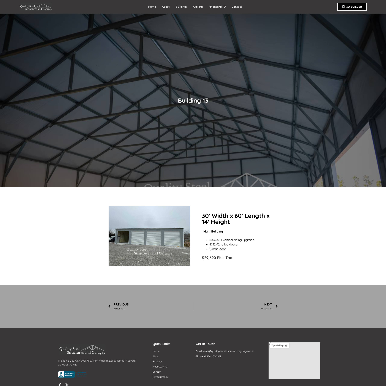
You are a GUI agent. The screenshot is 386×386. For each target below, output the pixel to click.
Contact (237, 6)
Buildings (181, 6)
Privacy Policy (160, 376)
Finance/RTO (217, 6)
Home (152, 6)
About (166, 6)
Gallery (198, 6)
